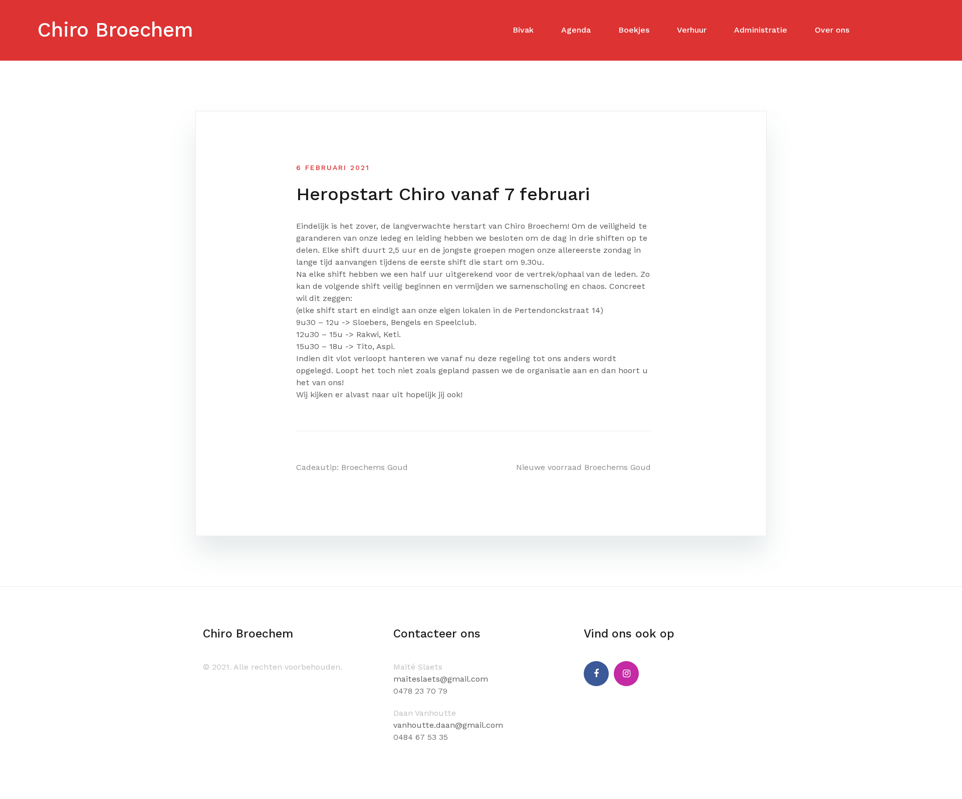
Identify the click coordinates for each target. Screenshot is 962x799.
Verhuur (691, 30)
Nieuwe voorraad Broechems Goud (583, 467)
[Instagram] (626, 673)
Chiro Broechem (115, 30)
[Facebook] (596, 673)
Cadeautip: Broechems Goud (352, 467)
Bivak (523, 30)
